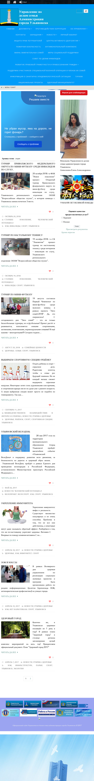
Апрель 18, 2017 (12, 550)
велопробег (11, 494)
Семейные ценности (35, 347)
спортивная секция (41, 419)
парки (39, 665)
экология (19, 668)
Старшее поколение (17, 220)
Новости (27, 416)
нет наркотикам (18, 609)
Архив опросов (68, 232)
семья (18, 351)
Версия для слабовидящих (73, 93)
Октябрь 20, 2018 (13, 216)
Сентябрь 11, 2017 (13, 410)
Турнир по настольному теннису (22, 235)
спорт (24, 226)
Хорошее (67, 217)
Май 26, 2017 (11, 488)
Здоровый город (11, 618)
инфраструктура (23, 665)
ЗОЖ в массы (9, 562)
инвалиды (15, 226)
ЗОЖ (7, 226)
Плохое (66, 222)
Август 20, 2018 (12, 347)
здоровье (9, 351)
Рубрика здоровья (42, 416)
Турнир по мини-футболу (16, 294)
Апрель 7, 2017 (12, 662)
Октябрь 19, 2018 (13, 276)
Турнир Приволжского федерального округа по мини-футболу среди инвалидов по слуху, (28, 166)
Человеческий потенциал (28, 491)
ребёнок (19, 419)
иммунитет (26, 553)
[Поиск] (86, 11)
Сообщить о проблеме (28, 144)
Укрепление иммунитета (17, 503)
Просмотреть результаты (77, 229)
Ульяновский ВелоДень (15, 431)
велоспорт (23, 494)
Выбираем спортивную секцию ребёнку (26, 359)
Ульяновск (33, 226)
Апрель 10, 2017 (12, 606)
